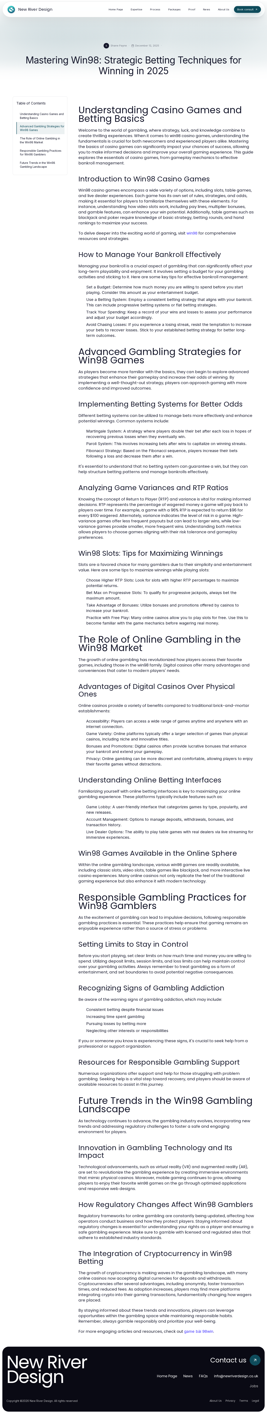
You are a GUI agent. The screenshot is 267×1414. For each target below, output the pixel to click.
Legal (255, 1401)
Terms (243, 1401)
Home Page (167, 1376)
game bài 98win (198, 1331)
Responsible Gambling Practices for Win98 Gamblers (40, 152)
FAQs (203, 1376)
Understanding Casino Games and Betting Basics (42, 115)
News (188, 1376)
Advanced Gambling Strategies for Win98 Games (42, 128)
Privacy (230, 1401)
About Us (216, 1401)
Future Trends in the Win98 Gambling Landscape (37, 164)
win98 (191, 233)
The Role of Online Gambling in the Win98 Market (40, 140)
